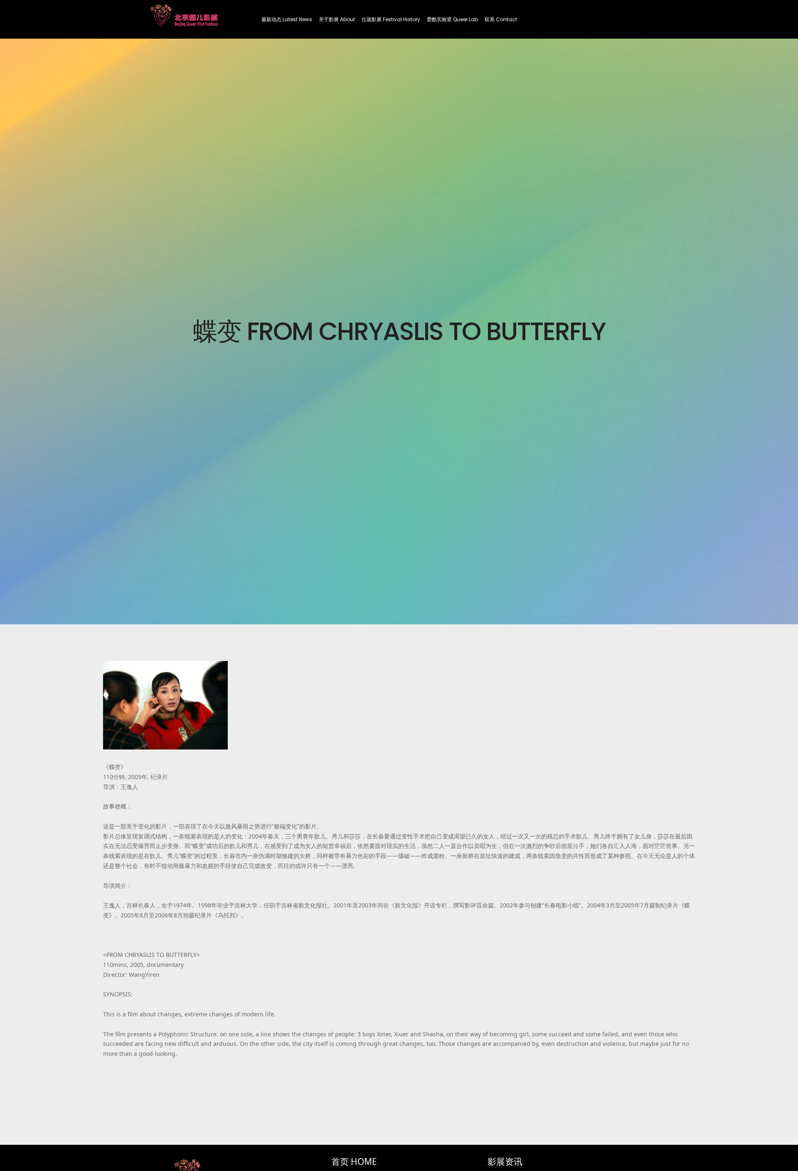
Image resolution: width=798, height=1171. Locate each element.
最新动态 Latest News (286, 19)
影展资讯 (505, 1161)
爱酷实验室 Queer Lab (452, 19)
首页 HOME (354, 1161)
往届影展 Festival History (391, 19)
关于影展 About (337, 19)
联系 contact (501, 19)
